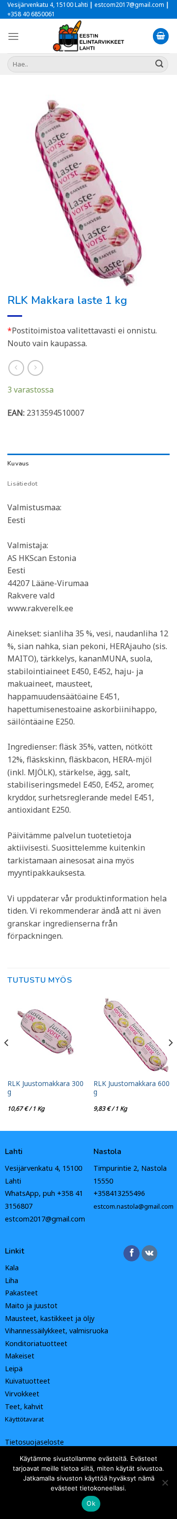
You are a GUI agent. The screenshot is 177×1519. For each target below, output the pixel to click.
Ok (91, 1503)
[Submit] (159, 64)
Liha (11, 1280)
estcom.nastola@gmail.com (133, 1206)
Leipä (14, 1368)
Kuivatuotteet (27, 1381)
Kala (12, 1267)
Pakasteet (21, 1292)
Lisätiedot (22, 483)
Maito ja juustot (31, 1305)
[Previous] (7, 1062)
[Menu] (13, 36)
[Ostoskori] (161, 36)
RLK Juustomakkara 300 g (45, 1087)
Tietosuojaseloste (34, 1442)
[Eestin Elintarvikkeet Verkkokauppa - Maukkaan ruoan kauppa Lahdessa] (88, 36)
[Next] (170, 1062)
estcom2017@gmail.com (45, 1218)
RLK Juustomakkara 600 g (131, 1087)
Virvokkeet (22, 1393)
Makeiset (19, 1355)
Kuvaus (18, 463)
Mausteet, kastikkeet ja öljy (49, 1318)
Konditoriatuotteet (36, 1343)
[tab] (88, 463)
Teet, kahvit (24, 1406)
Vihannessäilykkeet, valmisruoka (56, 1330)
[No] (165, 1485)
